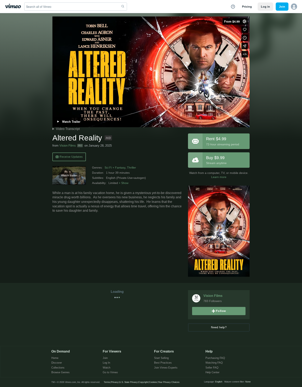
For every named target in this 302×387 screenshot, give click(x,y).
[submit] (123, 6)
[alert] (69, 156)
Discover (56, 363)
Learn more (218, 177)
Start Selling (161, 358)
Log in (265, 6)
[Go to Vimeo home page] (13, 6)
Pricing (247, 6)
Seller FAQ (211, 367)
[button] (294, 6)
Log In (106, 363)
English (218, 381)
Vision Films (67, 145)
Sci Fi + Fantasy (115, 167)
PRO (80, 146)
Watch (106, 367)
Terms (107, 382)
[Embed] (244, 54)
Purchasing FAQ (215, 358)
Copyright (143, 382)
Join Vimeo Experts (166, 367)
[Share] (244, 46)
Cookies (153, 382)
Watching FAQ (214, 363)
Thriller (131, 167)
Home (54, 358)
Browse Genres (60, 372)
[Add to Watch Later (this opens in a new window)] (244, 37)
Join (105, 358)
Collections (58, 367)
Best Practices (163, 363)
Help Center (212, 372)
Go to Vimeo (110, 372)
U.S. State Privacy (128, 382)
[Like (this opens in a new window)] (244, 29)
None (248, 381)
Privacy (115, 382)
